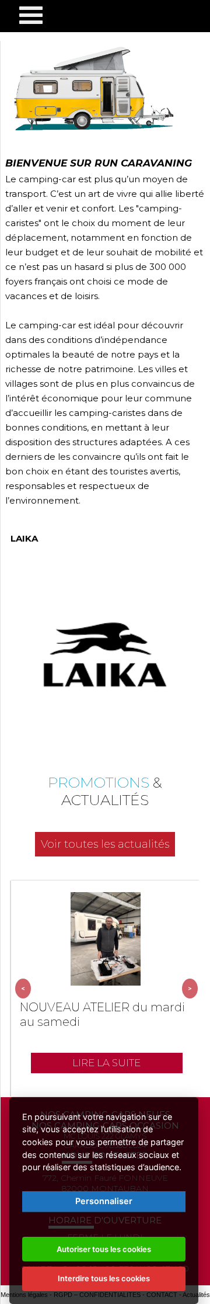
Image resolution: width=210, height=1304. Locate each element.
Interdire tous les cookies (104, 1278)
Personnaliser (103, 1201)
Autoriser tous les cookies (104, 1249)
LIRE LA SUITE (106, 1063)
